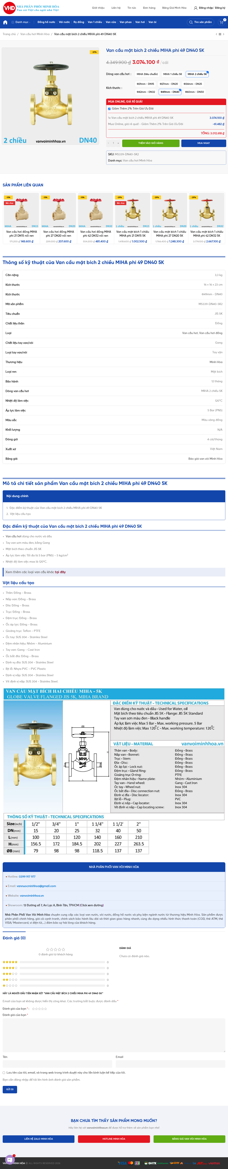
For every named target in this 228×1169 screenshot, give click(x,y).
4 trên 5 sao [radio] (42, 1008)
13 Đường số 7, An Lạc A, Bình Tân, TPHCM (51, 905)
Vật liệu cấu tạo (20, 514)
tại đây (60, 572)
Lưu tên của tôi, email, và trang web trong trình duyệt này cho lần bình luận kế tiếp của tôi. (66, 1072)
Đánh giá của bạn (15, 1008)
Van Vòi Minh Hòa (38, 914)
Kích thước (113, 88)
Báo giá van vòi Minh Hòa (205, 458)
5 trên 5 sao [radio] (45, 1008)
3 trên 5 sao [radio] (39, 1008)
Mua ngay (204, 143)
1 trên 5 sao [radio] (33, 1008)
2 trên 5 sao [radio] (36, 1008)
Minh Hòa (216, 362)
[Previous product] (216, 34)
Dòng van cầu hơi (118, 74)
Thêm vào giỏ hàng (150, 143)
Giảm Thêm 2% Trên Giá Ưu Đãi (133, 108)
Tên (5, 1057)
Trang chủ (9, 34)
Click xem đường (92, 905)
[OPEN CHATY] (10, 1160)
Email (119, 1057)
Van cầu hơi (190, 333)
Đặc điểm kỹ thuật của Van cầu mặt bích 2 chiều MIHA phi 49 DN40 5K (56, 508)
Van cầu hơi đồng (210, 333)
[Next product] (223, 34)
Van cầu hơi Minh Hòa (35, 34)
